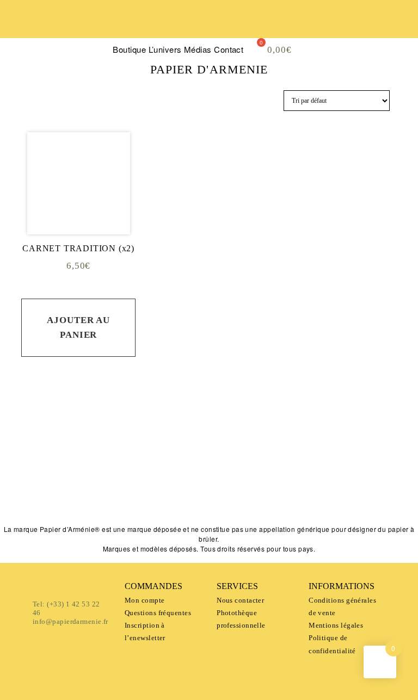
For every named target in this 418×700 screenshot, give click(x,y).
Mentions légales (336, 625)
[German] (66, 30)
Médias (198, 49)
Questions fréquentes (158, 613)
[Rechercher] (366, 16)
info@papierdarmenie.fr (70, 621)
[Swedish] (95, 30)
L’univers (165, 49)
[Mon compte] (398, 16)
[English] (26, 30)
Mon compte (145, 600)
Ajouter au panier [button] (78, 327)
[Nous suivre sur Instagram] (236, 497)
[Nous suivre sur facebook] (179, 497)
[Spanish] (36, 30)
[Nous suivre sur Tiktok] (264, 497)
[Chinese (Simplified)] (46, 30)
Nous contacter (240, 600)
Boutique (129, 49)
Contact (228, 49)
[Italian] (75, 30)
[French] (17, 30)
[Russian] (17, 44)
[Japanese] (56, 30)
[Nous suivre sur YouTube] (207, 497)
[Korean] (85, 30)
